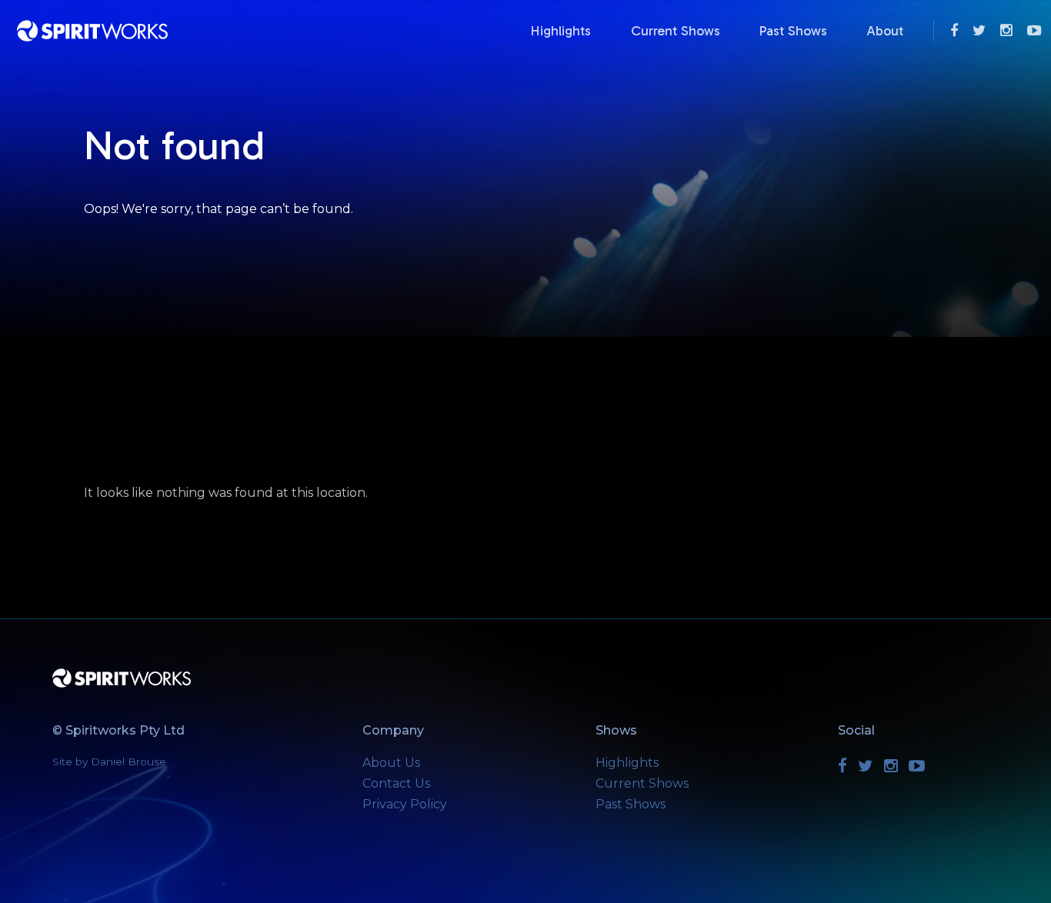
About (884, 30)
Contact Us (396, 783)
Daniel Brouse (128, 761)
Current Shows (675, 30)
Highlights (561, 30)
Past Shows (793, 30)
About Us (391, 762)
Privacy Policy (404, 804)
